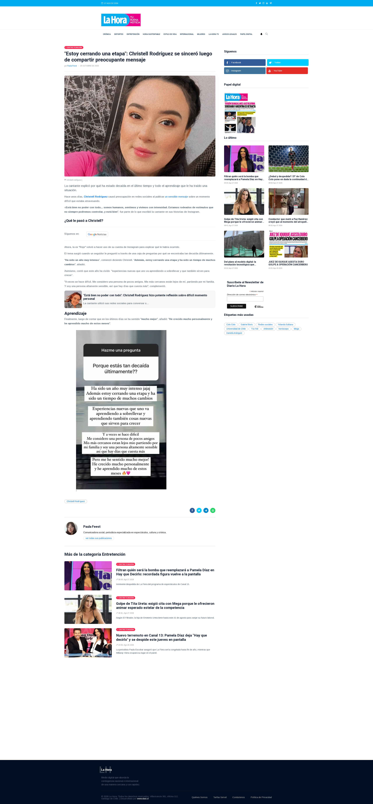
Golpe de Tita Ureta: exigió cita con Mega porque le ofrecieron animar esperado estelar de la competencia (165, 606)
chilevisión (268, 329)
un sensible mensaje (176, 196)
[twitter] (260, 3)
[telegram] (271, 3)
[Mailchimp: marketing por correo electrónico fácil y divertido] (258, 308)
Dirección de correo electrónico (242, 294)
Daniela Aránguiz (234, 333)
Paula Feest (72, 66)
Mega (296, 329)
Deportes (118, 34)
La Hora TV (214, 34)
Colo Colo (230, 324)
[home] (121, 20)
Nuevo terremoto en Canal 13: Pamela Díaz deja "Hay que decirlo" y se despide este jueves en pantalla (161, 637)
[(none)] (71, 528)
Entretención (133, 34)
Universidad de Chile (236, 329)
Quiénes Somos (199, 797)
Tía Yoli (254, 329)
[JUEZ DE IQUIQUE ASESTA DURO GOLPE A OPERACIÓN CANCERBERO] (289, 244)
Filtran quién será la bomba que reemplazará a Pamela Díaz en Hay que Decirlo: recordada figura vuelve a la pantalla (165, 572)
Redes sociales (265, 324)
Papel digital (246, 34)
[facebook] (256, 3)
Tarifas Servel (220, 797)
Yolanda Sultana (285, 324)
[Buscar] (266, 34)
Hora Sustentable (151, 34)
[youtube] (267, 3)
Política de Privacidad (261, 797)
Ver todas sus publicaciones (99, 538)
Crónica (107, 34)
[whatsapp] (212, 510)
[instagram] (263, 3)
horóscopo (283, 329)
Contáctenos (238, 797)
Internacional (187, 34)
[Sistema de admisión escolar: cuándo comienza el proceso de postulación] (278, 112)
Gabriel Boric (247, 324)
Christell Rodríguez (76, 501)
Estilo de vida (170, 34)
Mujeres (201, 34)
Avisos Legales (229, 34)
